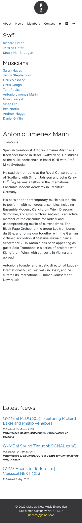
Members (33, 23)
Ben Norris (11, 109)
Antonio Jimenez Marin (20, 94)
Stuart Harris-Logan (18, 53)
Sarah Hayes (12, 70)
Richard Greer (13, 43)
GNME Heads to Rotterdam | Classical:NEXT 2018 (29, 471)
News (19, 23)
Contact (49, 23)
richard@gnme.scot (41, 515)
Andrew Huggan (15, 114)
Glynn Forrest (13, 99)
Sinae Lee (10, 104)
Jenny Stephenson (17, 75)
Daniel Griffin (13, 118)
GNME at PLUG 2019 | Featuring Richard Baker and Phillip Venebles (39, 421)
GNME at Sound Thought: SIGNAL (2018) (39, 446)
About (7, 23)
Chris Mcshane (14, 80)
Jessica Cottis (13, 48)
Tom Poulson (12, 90)
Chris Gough (12, 85)
